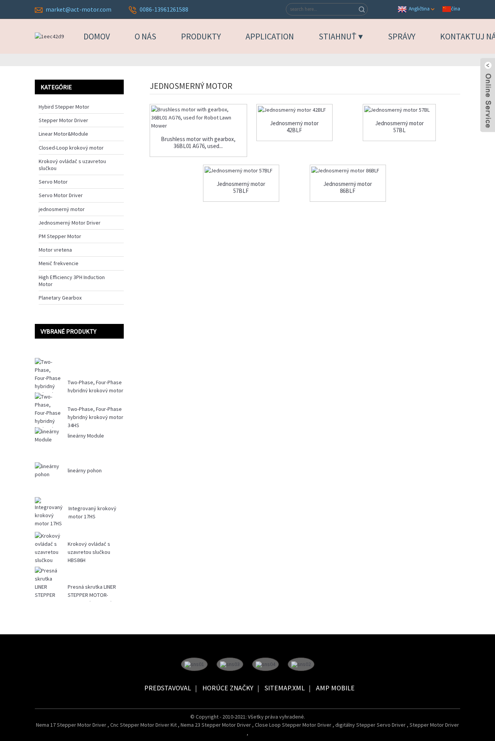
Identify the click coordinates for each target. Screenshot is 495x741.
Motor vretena (55, 249)
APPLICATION (270, 36)
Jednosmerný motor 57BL (399, 127)
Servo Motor (53, 181)
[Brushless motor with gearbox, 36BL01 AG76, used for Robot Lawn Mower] (198, 118)
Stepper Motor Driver (63, 120)
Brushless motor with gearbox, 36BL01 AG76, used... (198, 143)
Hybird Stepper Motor (64, 106)
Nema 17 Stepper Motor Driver (72, 724)
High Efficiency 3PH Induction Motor (72, 281)
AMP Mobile (335, 687)
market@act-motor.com (78, 9)
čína (455, 8)
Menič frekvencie (59, 263)
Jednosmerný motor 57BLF (241, 187)
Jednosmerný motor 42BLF (294, 127)
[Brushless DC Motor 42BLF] (294, 110)
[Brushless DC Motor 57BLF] (241, 170)
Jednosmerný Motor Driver (70, 222)
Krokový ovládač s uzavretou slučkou (72, 165)
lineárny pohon (85, 470)
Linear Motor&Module (63, 133)
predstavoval (167, 687)
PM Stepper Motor (60, 236)
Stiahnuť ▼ (341, 36)
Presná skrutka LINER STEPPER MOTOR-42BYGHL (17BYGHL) (92, 594)
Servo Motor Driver (61, 195)
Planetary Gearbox (60, 297)
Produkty (201, 36)
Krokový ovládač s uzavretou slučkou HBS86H (89, 552)
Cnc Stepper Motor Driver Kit (144, 724)
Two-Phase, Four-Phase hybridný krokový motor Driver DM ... (95, 390)
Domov (97, 36)
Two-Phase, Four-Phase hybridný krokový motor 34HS (95, 417)
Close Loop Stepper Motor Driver (294, 724)
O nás (145, 36)
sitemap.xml (285, 687)
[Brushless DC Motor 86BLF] (347, 170)
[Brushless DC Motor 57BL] (399, 110)
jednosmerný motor (62, 209)
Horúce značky (227, 687)
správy (401, 36)
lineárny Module (86, 435)
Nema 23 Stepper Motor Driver (216, 724)
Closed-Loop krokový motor (71, 147)
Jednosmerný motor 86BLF (347, 187)
